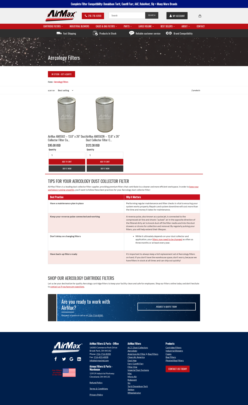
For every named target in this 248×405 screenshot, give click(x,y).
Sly (129, 383)
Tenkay (131, 389)
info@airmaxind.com (99, 360)
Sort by (51, 91)
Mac (130, 373)
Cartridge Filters (173, 347)
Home (50, 81)
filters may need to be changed (167, 239)
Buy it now (67, 168)
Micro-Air (132, 376)
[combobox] (127, 15)
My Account (179, 16)
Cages (169, 354)
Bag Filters (153, 354)
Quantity (52, 149)
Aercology (132, 350)
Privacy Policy (96, 394)
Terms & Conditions (99, 388)
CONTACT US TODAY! (177, 369)
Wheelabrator (134, 392)
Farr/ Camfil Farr (136, 363)
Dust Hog (132, 360)
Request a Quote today (166, 306)
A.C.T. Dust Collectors (138, 347)
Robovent (132, 380)
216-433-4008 (101, 357)
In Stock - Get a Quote (61, 74)
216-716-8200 (94, 16)
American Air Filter (137, 354)
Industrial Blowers (174, 350)
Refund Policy (96, 382)
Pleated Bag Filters (175, 360)
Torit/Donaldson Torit (138, 386)
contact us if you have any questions (67, 286)
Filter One (132, 367)
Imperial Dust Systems (138, 370)
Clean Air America (136, 357)
